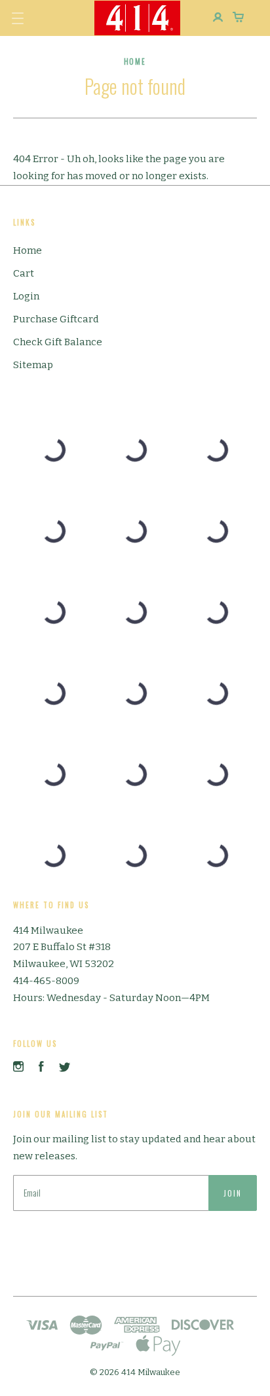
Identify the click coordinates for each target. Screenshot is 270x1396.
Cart (23, 273)
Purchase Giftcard (56, 319)
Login (26, 296)
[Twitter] (65, 1068)
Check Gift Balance (57, 342)
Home (27, 250)
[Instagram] (18, 1068)
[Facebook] (41, 1068)
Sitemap (33, 365)
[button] (17, 18)
